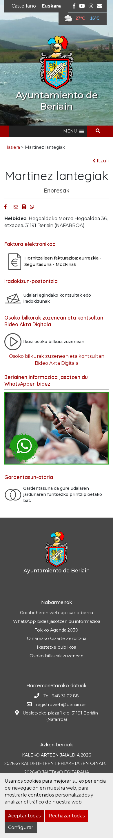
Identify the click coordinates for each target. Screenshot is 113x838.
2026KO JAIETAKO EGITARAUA (56, 772)
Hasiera (12, 147)
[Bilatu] (100, 131)
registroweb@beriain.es (61, 704)
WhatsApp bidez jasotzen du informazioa (56, 621)
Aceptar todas (24, 816)
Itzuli (102, 161)
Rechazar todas (67, 816)
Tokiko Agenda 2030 (56, 630)
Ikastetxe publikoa (56, 647)
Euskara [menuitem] (51, 6)
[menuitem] (24, 6)
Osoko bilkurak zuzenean (56, 656)
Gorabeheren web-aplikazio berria (56, 612)
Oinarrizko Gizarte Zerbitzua (56, 638)
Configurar (20, 827)
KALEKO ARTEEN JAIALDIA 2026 (56, 755)
